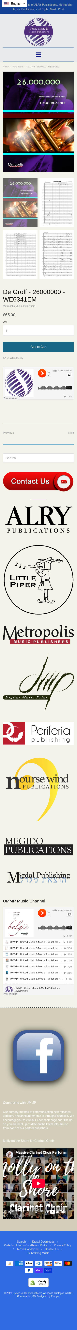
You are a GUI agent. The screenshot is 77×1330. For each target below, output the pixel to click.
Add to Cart (38, 346)
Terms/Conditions (27, 1249)
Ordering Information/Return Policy (26, 1245)
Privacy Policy (62, 1245)
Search (21, 1241)
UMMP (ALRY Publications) (27, 1293)
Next (71, 432)
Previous (8, 432)
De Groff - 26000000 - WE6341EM (42, 66)
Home (6, 66)
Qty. (5, 322)
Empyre (55, 1296)
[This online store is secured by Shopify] (38, 1285)
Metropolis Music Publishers (19, 305)
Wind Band (17, 66)
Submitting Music (38, 1253)
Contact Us (52, 1249)
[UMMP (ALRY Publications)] (38, 44)
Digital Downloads (43, 1241)
